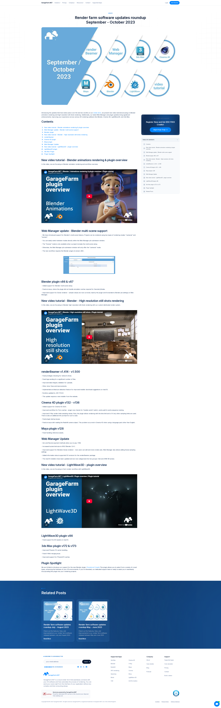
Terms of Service (175, 701)
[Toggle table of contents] (177, 140)
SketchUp (113, 674)
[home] (46, 3)
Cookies (157, 701)
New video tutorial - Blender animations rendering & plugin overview (66, 127)
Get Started (174, 2)
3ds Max (113, 660)
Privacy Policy (165, 701)
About (148, 660)
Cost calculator (168, 664)
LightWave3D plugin (50, 149)
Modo (112, 677)
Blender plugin (49, 132)
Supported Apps (97, 2)
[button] (57, 2)
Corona (131, 670)
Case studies (150, 664)
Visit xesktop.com (58, 696)
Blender (113, 663)
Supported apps (169, 660)
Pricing (166, 668)
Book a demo (168, 675)
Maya (130, 667)
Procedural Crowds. (93, 567)
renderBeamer (49, 137)
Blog (147, 668)
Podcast (148, 671)
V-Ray (130, 663)
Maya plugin (48, 142)
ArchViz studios (133, 681)
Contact (166, 671)
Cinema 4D (132, 660)
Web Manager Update (51, 144)
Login (166, 2)
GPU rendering (115, 670)
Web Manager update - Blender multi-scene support (61, 130)
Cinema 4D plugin (50, 139)
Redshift (113, 667)
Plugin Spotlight (49, 154)
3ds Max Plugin (49, 151)
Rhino (130, 674)
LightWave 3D (132, 677)
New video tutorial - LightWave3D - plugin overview (61, 147)
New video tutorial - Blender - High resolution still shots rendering (65, 135)
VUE (112, 681)
